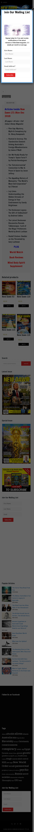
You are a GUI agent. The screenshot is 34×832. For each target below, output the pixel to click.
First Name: (8, 50)
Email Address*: (10, 66)
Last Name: (8, 58)
